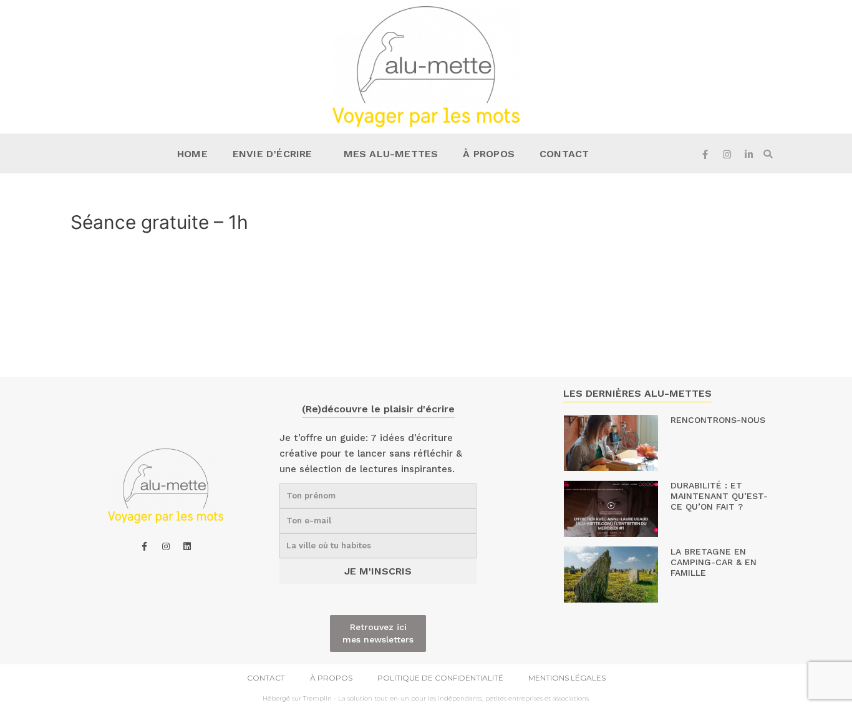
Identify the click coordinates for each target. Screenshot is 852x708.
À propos (489, 154)
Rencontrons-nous (717, 420)
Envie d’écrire (272, 154)
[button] (768, 154)
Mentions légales (567, 677)
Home (192, 154)
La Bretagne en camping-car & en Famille (713, 562)
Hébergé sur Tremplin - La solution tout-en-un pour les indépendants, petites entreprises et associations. (426, 698)
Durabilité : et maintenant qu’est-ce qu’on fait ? (719, 496)
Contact (564, 154)
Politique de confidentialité (440, 677)
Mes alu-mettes (391, 154)
